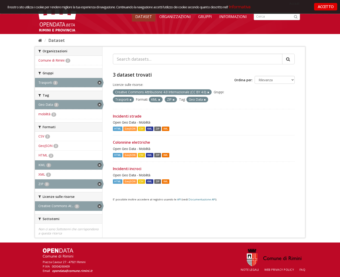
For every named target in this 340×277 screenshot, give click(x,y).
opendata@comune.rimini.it (72, 271)
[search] (288, 59)
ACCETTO (326, 6)
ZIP (158, 128)
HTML (117, 128)
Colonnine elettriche (131, 142)
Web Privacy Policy (279, 270)
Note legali (250, 270)
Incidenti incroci (127, 168)
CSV (141, 128)
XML (165, 128)
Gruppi (205, 16)
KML (149, 128)
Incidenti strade (127, 116)
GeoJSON (130, 128)
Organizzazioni (175, 16)
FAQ (303, 270)
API (179, 199)
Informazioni (233, 16)
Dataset (143, 16)
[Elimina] (208, 92)
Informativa (240, 6)
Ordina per (243, 80)
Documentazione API (202, 199)
